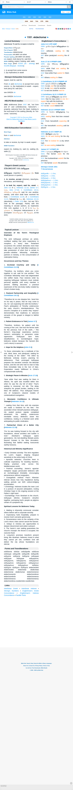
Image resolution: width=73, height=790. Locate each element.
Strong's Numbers (11, 591)
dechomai (18, 84)
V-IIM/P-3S (57, 132)
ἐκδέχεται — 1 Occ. (48, 176)
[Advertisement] (36, 635)
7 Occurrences (47, 169)
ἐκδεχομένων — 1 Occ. (49, 180)
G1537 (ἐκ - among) (26, 63)
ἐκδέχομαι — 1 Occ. (48, 178)
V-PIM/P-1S (61, 94)
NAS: (43, 68)
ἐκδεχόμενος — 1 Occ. (49, 182)
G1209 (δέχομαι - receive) (14, 66)
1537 (25, 105)
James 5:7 (34, 188)
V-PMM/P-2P (62, 81)
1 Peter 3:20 (18, 201)
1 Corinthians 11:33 (16, 197)
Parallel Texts (21, 595)
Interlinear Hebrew (28, 588)
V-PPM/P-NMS (59, 110)
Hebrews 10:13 (32, 199)
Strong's (8, 28)
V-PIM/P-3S (54, 149)
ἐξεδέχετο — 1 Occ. (48, 187)
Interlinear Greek (11, 588)
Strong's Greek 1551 (49, 167)
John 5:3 (7, 188)
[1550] (2, 356)
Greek (13, 28)
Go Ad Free (3, 785)
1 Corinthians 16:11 (29, 190)
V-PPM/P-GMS (55, 62)
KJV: (42, 51)
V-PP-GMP (52, 44)
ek (9, 84)
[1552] (70, 356)
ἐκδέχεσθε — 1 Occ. (48, 173)
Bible (3, 28)
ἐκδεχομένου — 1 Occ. (49, 185)
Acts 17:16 (14, 190)
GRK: (43, 46)
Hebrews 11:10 (22, 188)
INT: (42, 55)
